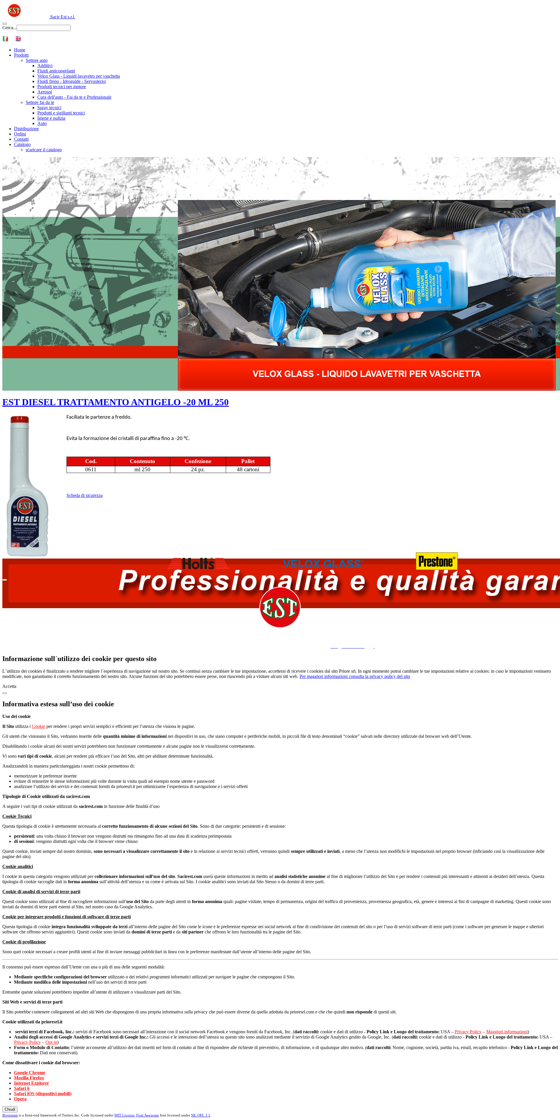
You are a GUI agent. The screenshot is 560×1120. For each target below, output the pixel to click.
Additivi (44, 65)
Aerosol (44, 91)
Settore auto (37, 60)
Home (19, 49)
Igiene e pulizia (51, 118)
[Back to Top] (4, 580)
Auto (42, 123)
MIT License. (124, 1115)
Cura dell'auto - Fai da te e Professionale (74, 97)
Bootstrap (10, 1115)
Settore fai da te (40, 102)
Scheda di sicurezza (84, 495)
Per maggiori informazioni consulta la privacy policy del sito (355, 676)
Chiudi (10, 1109)
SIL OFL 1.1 (200, 1115)
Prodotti (21, 55)
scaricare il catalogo (44, 149)
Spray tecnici (49, 107)
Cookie (38, 726)
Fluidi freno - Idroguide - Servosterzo (71, 81)
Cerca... (9, 27)
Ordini (20, 133)
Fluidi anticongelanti (56, 70)
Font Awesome (147, 1115)
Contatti (21, 139)
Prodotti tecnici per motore (61, 86)
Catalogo (22, 144)
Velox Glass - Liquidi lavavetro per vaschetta (78, 76)
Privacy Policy (468, 1031)
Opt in (51, 1042)
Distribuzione (26, 128)
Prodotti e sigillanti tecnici (61, 112)
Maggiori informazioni (507, 1031)
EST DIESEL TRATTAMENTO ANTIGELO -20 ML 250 (115, 402)
